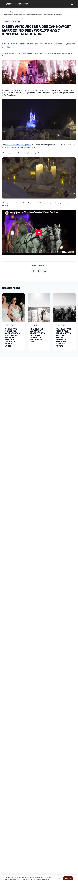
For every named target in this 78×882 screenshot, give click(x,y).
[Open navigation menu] (72, 4)
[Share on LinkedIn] (45, 271)
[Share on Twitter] (39, 271)
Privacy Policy (44, 877)
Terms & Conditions (16, 879)
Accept (68, 878)
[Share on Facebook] (33, 271)
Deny (59, 878)
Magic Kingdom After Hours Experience (18, 145)
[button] (39, 72)
